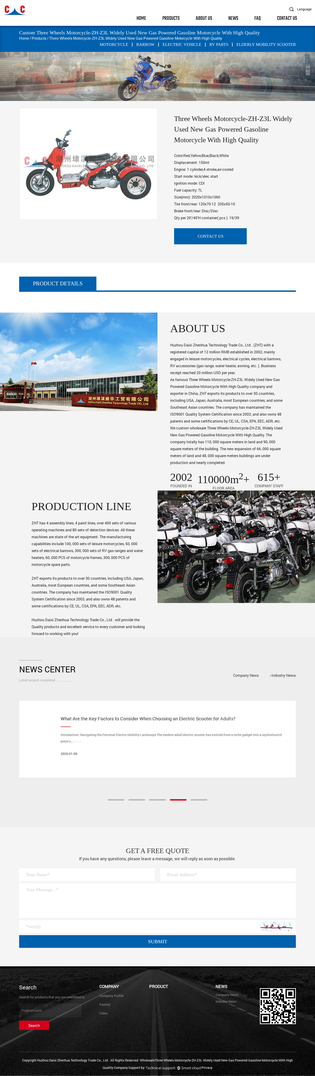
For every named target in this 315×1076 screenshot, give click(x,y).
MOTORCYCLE (114, 44)
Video (103, 1013)
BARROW (145, 44)
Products (171, 18)
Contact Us (287, 18)
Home (141, 18)
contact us (210, 236)
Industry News (283, 675)
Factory (104, 1004)
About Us (204, 18)
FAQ (257, 18)
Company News (246, 675)
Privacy (207, 1067)
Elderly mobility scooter (266, 44)
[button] (116, 800)
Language (304, 9)
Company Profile (111, 995)
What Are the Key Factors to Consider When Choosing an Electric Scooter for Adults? (148, 718)
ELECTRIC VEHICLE (182, 44)
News (233, 18)
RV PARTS (218, 44)
